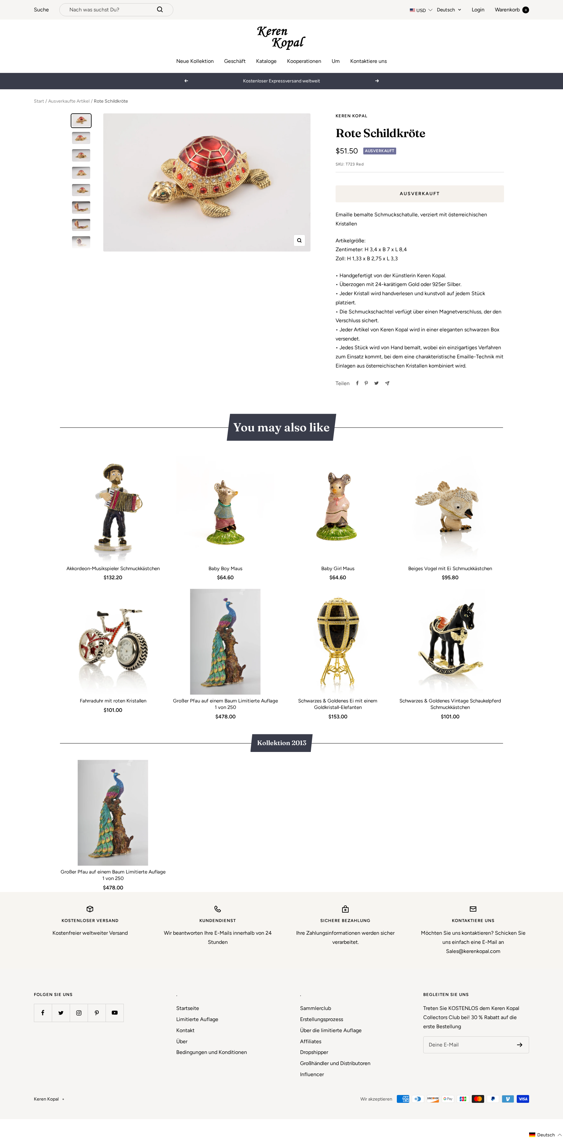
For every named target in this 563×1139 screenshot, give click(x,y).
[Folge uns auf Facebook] (43, 1013)
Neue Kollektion (195, 61)
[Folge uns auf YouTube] (114, 1013)
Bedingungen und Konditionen (211, 1052)
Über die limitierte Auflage (331, 1030)
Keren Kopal (352, 115)
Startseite (187, 1008)
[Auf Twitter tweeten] (376, 383)
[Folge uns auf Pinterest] (97, 1013)
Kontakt (185, 1030)
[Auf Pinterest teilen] (366, 383)
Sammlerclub (315, 1008)
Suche (41, 10)
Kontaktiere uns (368, 61)
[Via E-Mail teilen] (387, 383)
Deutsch (446, 10)
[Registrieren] (520, 1045)
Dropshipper (314, 1052)
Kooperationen (304, 61)
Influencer (312, 1074)
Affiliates (310, 1041)
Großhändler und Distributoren (335, 1063)
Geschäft (235, 61)
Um (336, 61)
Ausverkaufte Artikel (69, 101)
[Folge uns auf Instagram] (79, 1013)
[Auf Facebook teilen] (357, 383)
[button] (545, 1135)
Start (39, 101)
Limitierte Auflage (197, 1019)
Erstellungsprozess (321, 1019)
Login (478, 10)
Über (181, 1041)
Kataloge (266, 61)
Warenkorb (511, 10)
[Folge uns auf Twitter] (61, 1013)
